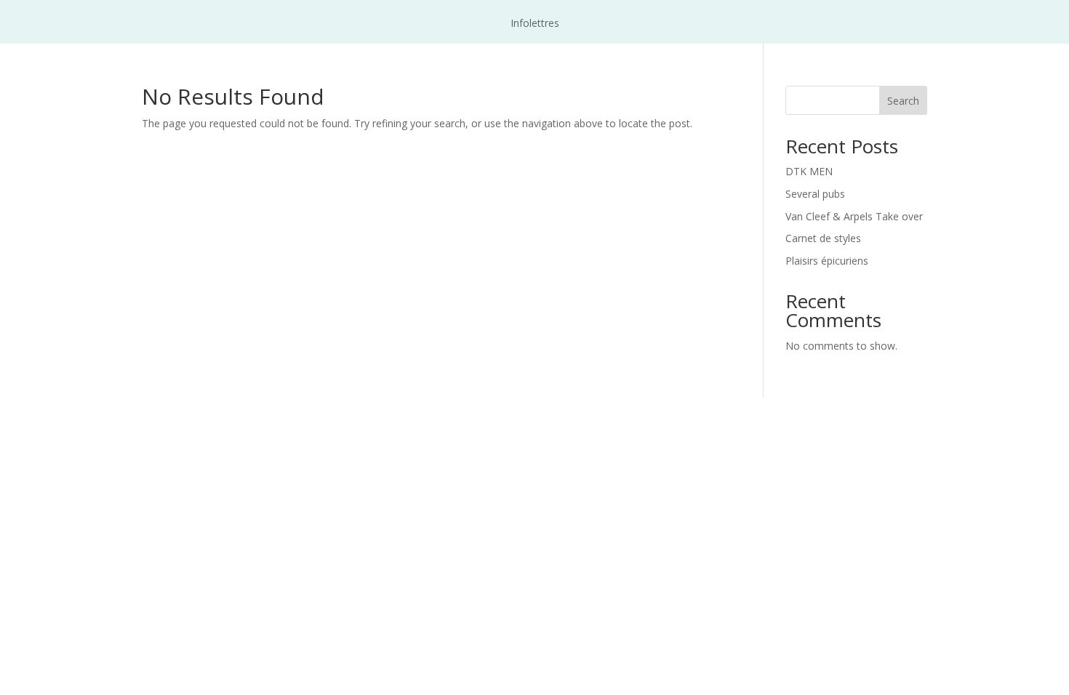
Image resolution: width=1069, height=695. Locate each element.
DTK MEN (809, 171)
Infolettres (535, 24)
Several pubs (815, 194)
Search (903, 101)
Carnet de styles (823, 238)
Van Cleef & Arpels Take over (854, 216)
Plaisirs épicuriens (826, 261)
